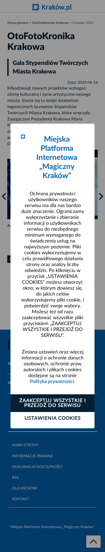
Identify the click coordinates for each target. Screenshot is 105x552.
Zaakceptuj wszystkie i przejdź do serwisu (52, 403)
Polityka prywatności (52, 381)
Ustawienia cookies (52, 418)
